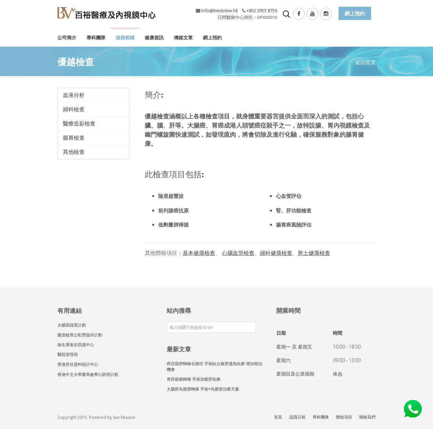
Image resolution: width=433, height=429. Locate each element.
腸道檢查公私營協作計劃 (80, 335)
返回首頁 (365, 62)
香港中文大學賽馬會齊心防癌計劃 (88, 374)
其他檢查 (74, 152)
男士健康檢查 (314, 253)
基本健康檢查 (199, 253)
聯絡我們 (367, 417)
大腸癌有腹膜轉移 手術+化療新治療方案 (203, 389)
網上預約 (212, 37)
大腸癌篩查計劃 (72, 325)
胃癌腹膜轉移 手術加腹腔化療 (194, 379)
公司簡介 (67, 37)
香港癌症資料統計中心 (78, 364)
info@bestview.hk (219, 10)
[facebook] (299, 14)
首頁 (278, 417)
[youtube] (312, 14)
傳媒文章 (183, 37)
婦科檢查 (74, 109)
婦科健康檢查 (276, 253)
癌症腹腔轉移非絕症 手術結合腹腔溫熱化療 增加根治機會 (214, 366)
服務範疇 (125, 37)
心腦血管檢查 (238, 253)
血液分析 (74, 95)
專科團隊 (96, 37)
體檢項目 (344, 417)
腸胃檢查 (74, 137)
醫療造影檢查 (79, 123)
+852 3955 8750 (262, 10)
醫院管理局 (68, 354)
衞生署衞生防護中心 (76, 345)
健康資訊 (154, 37)
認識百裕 (297, 417)
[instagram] (326, 14)
